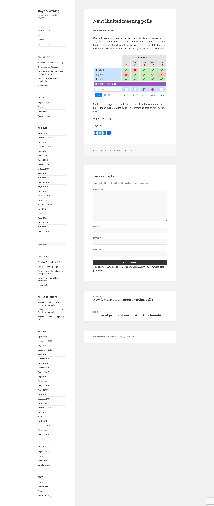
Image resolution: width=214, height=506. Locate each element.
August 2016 (43, 187)
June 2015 (42, 209)
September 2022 (45, 138)
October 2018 (43, 155)
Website (97, 249)
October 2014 (43, 231)
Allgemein (42, 102)
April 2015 (42, 218)
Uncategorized (44, 116)
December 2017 (44, 164)
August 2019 (43, 151)
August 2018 (43, 160)
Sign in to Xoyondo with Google (51, 62)
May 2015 (42, 213)
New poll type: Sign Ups (48, 67)
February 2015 (44, 222)
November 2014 (44, 227)
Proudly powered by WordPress (121, 336)
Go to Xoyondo (44, 30)
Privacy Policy (44, 44)
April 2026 (42, 133)
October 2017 (43, 169)
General (41, 111)
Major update (44, 85)
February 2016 (44, 195)
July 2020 (42, 142)
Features (41, 107)
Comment (99, 189)
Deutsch (41, 35)
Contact (41, 39)
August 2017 (43, 173)
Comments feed (44, 491)
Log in (40, 482)
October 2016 (43, 182)
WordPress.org (44, 495)
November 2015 (44, 200)
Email (97, 238)
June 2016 (42, 191)
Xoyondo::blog (49, 11)
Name (96, 226)
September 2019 (45, 146)
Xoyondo (41, 302)
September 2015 (45, 204)
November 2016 (44, 178)
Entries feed (43, 486)
